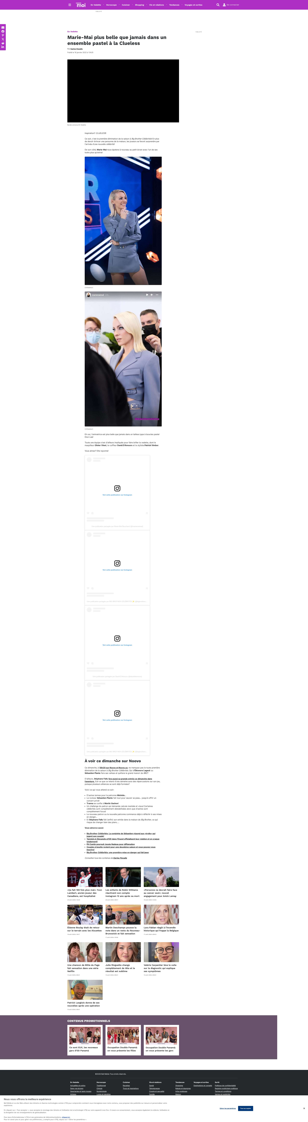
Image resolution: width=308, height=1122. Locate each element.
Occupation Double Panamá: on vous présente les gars (161, 1049)
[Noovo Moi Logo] (80, 5)
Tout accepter (245, 1108)
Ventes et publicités (222, 1094)
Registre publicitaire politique (226, 1088)
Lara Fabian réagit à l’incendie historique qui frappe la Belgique (161, 929)
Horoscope (111, 5)
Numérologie (102, 1091)
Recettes (126, 1085)
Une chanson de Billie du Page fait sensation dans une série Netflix (83, 968)
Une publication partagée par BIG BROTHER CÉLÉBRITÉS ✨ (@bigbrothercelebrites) (120, 601)
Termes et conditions (223, 1091)
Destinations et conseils (203, 1085)
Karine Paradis (120, 858)
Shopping (139, 5)
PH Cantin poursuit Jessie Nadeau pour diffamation (111, 844)
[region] (154, 1108)
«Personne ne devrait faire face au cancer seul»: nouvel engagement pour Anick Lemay (160, 893)
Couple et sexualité (156, 1091)
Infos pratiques (181, 1091)
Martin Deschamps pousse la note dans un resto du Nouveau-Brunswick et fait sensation (123, 930)
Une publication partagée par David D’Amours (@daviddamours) (117, 676)
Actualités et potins (77, 1085)
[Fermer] (304, 1108)
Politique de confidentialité (225, 1085)
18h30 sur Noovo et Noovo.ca (113, 767)
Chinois (99, 1088)
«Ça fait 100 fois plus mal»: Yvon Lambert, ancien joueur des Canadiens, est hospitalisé (84, 893)
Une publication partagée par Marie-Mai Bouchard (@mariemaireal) (117, 526)
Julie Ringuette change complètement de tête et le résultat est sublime (120, 968)
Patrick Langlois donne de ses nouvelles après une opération (83, 1004)
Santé (151, 1085)
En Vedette (96, 5)
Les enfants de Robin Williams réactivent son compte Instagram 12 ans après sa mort (122, 893)
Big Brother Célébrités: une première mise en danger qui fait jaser (118, 852)
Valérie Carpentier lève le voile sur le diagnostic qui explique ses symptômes (160, 968)
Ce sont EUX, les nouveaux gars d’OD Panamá (83, 1049)
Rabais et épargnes (183, 1088)
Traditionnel (101, 1085)
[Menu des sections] (69, 4)
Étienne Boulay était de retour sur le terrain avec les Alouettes (84, 929)
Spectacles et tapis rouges (80, 1091)
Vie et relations (156, 5)
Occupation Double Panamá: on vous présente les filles (122, 1049)
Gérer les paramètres (228, 1108)
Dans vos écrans (76, 1088)
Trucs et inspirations (131, 1088)
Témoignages (154, 1088)
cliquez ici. (66, 1117)
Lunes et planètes (104, 1094)
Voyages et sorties (193, 5)
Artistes (73, 1094)
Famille (152, 1094)
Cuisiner (126, 5)
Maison (178, 1094)
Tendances (174, 5)
